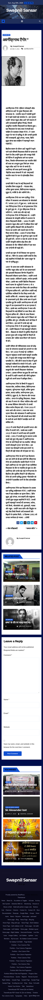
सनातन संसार (8, 829)
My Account (14, 938)
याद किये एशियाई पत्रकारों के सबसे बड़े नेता (21, 786)
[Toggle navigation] (22, 21)
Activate (31, 900)
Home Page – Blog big (27, 919)
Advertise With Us (17, 904)
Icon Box (36, 932)
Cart (3, 910)
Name (6, 699)
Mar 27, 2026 (11, 836)
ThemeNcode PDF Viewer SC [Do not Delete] (17, 992)
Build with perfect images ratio (22, 907)
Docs (38, 910)
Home (3, 900)
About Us (9, 900)
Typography (18, 996)
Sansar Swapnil (26, 791)
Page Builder (28, 942)
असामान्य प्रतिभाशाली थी (15, 598)
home (7, 916)
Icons (5, 935)
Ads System (6, 904)
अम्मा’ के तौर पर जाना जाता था (17, 622)
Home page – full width (32, 926)
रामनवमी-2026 (12, 854)
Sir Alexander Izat (16, 810)
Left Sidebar (23, 935)
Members (7, 938)
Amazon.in (35, 904)
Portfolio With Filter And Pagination (20, 970)
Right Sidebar (6, 980)
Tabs (23, 986)
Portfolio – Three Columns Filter (20, 958)
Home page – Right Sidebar (11, 932)
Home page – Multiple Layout (29, 929)
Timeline (35, 992)
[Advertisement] (21, 97)
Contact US (31, 910)
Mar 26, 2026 (11, 858)
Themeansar (21, 897)
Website (7, 727)
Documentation (6, 913)
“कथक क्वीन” (31, 528)
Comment (8, 655)
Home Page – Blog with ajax (11, 923)
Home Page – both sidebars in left (13, 926)
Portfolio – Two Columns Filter (21, 964)
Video (25, 996)
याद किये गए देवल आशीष (15, 574)
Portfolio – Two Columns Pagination (21, 967)
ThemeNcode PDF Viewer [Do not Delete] (20, 989)
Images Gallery (13, 935)
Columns (15, 910)
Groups (32, 913)
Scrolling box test (17, 983)
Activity (37, 900)
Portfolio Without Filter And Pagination (15, 973)
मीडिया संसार (8, 782)
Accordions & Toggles (20, 900)
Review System (33, 977)
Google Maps (24, 913)
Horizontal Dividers (26, 932)
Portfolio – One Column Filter (21, 951)
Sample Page (16, 980)
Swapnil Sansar (21, 10)
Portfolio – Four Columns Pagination (21, 948)
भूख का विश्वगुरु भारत (34, 996)
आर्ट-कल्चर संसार (6, 35)
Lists (36, 935)
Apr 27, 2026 (11, 814)
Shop (25, 983)
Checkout (8, 910)
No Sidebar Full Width (16, 942)
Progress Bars (33, 973)
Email (6, 713)
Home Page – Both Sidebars (30, 923)
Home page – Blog (13, 919)
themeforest (30, 986)
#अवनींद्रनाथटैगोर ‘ (29, 49)
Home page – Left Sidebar (11, 929)
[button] (40, 21)
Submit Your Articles (14, 986)
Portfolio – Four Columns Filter (20, 945)
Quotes (18, 977)
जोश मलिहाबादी (12, 528)
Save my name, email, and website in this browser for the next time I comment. (19, 745)
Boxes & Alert (8, 907)
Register (24, 977)
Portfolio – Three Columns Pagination (20, 961)
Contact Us (23, 910)
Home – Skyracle (15, 916)
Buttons (35, 907)
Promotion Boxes (9, 977)
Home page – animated (29, 916)
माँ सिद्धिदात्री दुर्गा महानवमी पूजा (18, 832)
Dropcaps (16, 913)
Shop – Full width (34, 983)
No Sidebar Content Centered (29, 938)
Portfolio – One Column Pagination (20, 954)
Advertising (27, 904)
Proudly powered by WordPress (15, 895)
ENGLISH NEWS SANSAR (12, 807)
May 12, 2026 (11, 791)
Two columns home (8, 996)
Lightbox (30, 935)
